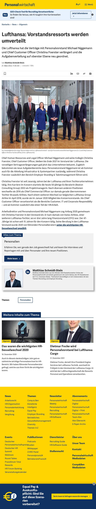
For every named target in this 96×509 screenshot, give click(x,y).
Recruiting (9, 411)
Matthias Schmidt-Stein (14, 63)
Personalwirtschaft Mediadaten (82, 457)
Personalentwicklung (14, 407)
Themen (31, 396)
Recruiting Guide (57, 441)
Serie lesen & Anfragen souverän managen (70, 496)
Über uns (77, 437)
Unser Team (78, 443)
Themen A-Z (32, 428)
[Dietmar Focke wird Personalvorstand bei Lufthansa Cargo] (72, 331)
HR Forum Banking (13, 468)
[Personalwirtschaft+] (78, 4)
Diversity (31, 424)
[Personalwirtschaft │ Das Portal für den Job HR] (20, 4)
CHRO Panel (32, 452)
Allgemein (23, 25)
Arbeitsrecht (10, 400)
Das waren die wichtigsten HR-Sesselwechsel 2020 (22, 348)
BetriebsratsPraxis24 (36, 459)
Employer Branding (35, 414)
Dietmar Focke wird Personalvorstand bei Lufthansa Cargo (71, 350)
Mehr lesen (12, 258)
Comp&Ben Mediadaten (78, 466)
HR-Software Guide (58, 445)
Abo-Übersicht (78, 420)
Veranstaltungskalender (16, 472)
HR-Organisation (12, 404)
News (14, 25)
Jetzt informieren (80, 13)
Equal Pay (31, 411)
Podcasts (31, 441)
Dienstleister (57, 437)
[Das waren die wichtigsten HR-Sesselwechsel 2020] (23, 331)
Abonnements (80, 396)
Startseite (6, 25)
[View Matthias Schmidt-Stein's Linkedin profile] (28, 272)
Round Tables (11, 458)
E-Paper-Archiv (79, 424)
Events (8, 437)
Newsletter (56, 396)
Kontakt (76, 449)
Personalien (12, 241)
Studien (30, 445)
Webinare (9, 455)
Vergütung (9, 414)
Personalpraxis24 (35, 455)
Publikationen (35, 437)
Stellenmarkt (57, 451)
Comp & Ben (33, 400)
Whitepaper (32, 448)
